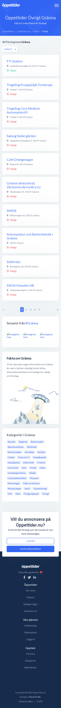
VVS (10, 493)
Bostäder (29, 452)
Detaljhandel (39, 457)
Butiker (41, 452)
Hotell (33, 467)
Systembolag (40, 488)
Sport (27, 488)
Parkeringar (14, 483)
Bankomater (37, 441)
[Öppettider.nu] (11, 5)
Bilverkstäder (15, 452)
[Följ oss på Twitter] (29, 577)
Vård (17, 493)
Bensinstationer (16, 446)
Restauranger (14, 488)
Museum (34, 478)
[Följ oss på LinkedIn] (34, 577)
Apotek (11, 441)
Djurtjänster (14, 462)
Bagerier (23, 441)
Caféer (11, 457)
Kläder (32, 472)
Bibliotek (32, 446)
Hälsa (42, 467)
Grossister (13, 467)
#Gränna (31, 323)
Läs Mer (30, 541)
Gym (24, 467)
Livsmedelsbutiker (17, 478)
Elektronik (28, 462)
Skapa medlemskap (30, 549)
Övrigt (45, 493)
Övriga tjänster (31, 493)
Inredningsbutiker (17, 472)
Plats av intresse (31, 483)
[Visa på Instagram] (14, 335)
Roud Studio (35, 697)
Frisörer (41, 462)
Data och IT (24, 457)
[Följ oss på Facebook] (24, 577)
